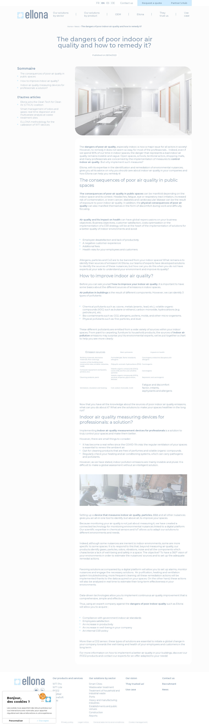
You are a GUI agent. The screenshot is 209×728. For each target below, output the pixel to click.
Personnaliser (16, 721)
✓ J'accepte (43, 721)
